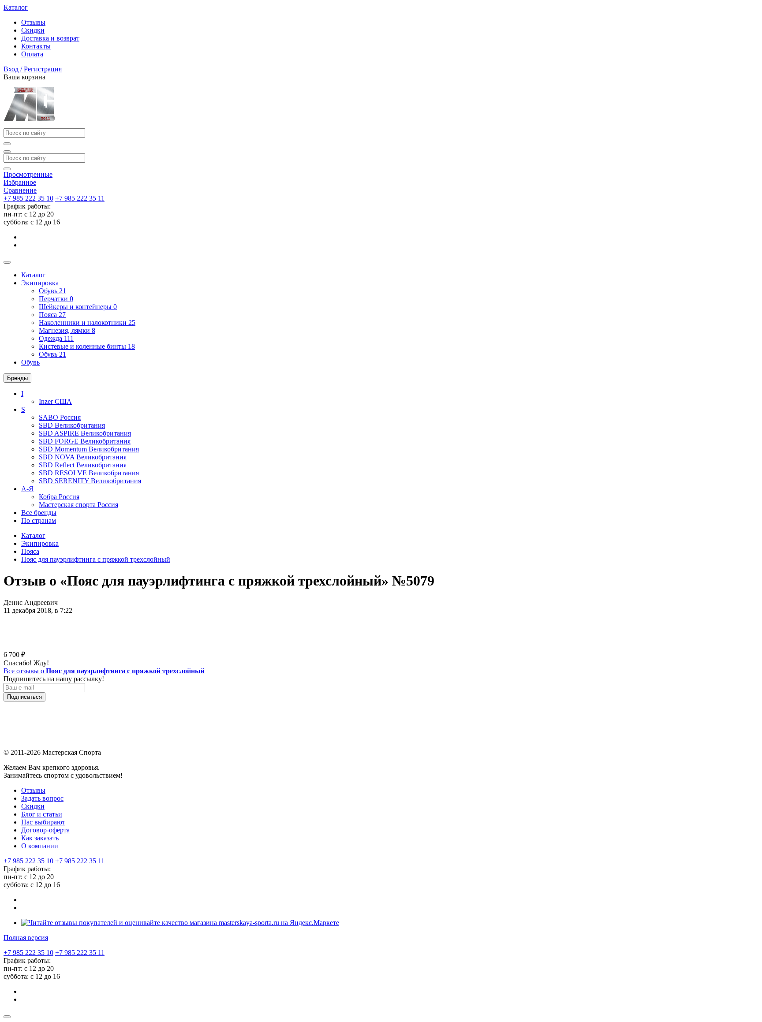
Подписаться (24, 697)
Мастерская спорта (78, 504)
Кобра (59, 496)
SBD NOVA (83, 457)
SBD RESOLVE (89, 473)
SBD (72, 425)
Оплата (32, 54)
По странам (38, 520)
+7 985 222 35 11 (80, 198)
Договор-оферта (45, 830)
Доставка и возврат (50, 38)
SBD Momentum (89, 449)
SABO (60, 417)
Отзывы (33, 22)
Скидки (33, 30)
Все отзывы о (104, 671)
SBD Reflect (83, 465)
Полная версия (26, 937)
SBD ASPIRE (85, 433)
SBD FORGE (85, 441)
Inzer (55, 401)
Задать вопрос (42, 798)
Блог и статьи (41, 814)
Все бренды (38, 512)
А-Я (27, 488)
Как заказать (40, 838)
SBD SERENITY (90, 481)
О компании (39, 846)
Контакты (36, 46)
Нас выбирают (43, 822)
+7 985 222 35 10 (28, 198)
